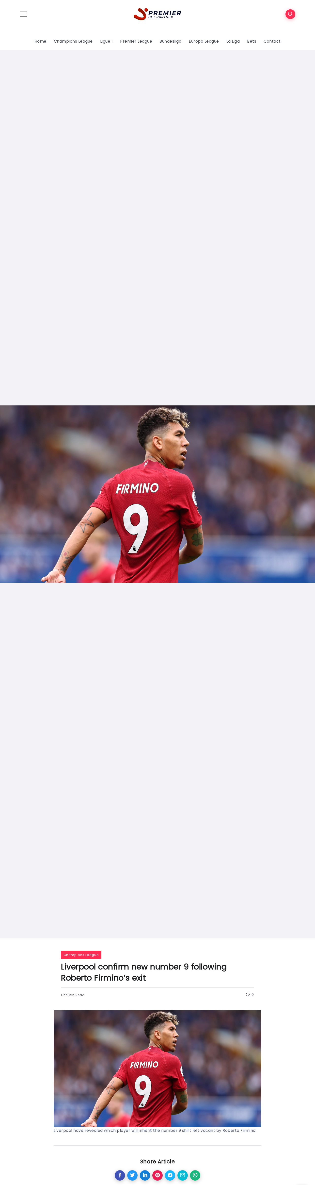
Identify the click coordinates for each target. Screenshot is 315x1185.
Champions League (81, 955)
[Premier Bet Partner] (157, 14)
